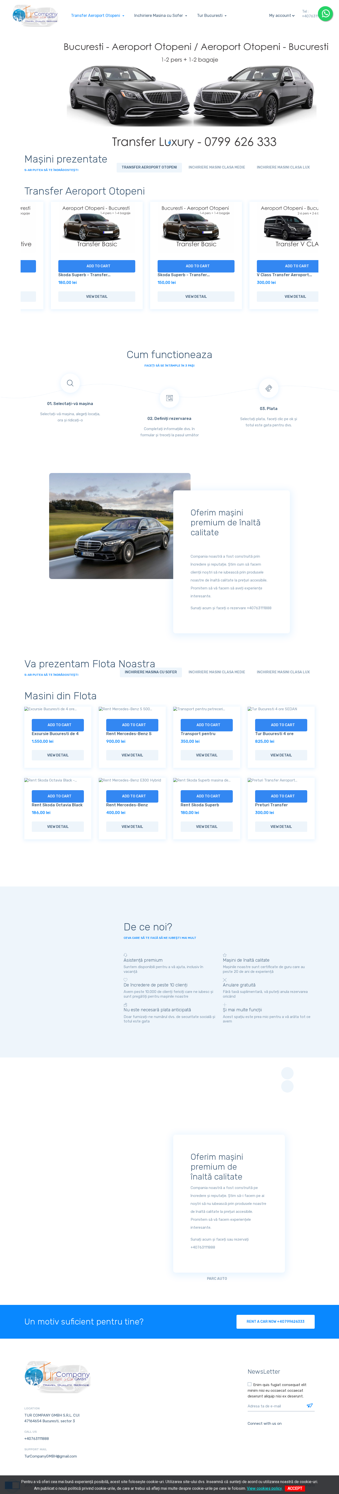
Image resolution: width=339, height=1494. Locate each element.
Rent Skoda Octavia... (202, 766)
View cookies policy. (264, 1488)
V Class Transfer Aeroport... (257, 274)
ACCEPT (295, 1488)
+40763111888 (314, 16)
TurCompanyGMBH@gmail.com (50, 1456)
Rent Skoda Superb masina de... (51, 807)
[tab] (149, 167)
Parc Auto (217, 1279)
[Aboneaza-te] (310, 1406)
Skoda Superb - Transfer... (58, 274)
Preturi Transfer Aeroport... (122, 807)
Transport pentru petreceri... (49, 736)
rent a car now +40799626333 (276, 1322)
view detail (70, 297)
